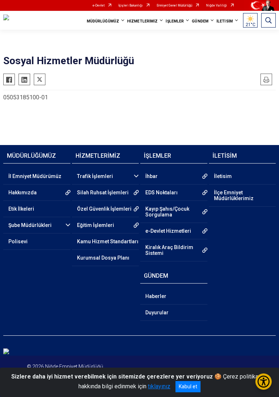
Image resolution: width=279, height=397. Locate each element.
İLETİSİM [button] (225, 21)
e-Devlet (99, 5)
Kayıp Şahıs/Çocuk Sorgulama (167, 212)
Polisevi (18, 241)
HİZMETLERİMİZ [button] (142, 21)
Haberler (155, 296)
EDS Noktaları (161, 192)
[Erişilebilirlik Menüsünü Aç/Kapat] (263, 381)
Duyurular (157, 312)
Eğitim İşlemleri (95, 225)
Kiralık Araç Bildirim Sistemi (169, 250)
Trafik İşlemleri (95, 176)
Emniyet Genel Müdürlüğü (174, 5)
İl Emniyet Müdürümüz (34, 176)
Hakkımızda (22, 192)
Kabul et (188, 386)
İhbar (151, 176)
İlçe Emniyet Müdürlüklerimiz (234, 195)
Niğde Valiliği (216, 5)
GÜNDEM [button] (200, 21)
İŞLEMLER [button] (175, 21)
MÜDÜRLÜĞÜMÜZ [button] (103, 21)
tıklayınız (159, 386)
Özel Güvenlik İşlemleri (104, 209)
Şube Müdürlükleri (30, 225)
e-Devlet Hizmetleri (168, 231)
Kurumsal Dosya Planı (103, 258)
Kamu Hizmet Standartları (107, 241)
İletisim (223, 176)
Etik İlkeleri (21, 209)
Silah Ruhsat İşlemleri (103, 192)
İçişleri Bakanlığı (130, 5)
